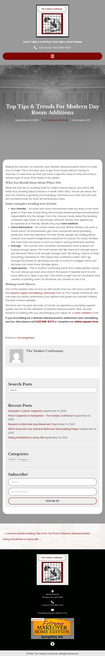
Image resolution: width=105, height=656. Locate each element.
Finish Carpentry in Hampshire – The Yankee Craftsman (41, 415)
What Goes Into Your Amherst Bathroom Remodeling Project (43, 429)
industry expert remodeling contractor (33, 293)
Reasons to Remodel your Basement (29, 424)
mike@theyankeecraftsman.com (52, 613)
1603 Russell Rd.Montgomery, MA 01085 (52, 595)
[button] (52, 501)
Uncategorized (25, 337)
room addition (82, 313)
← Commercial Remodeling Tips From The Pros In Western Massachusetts (46, 533)
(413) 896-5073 (62, 47)
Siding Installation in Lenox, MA (26, 437)
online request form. (86, 321)
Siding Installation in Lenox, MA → (22, 539)
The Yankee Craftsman (55, 120)
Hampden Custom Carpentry (25, 411)
